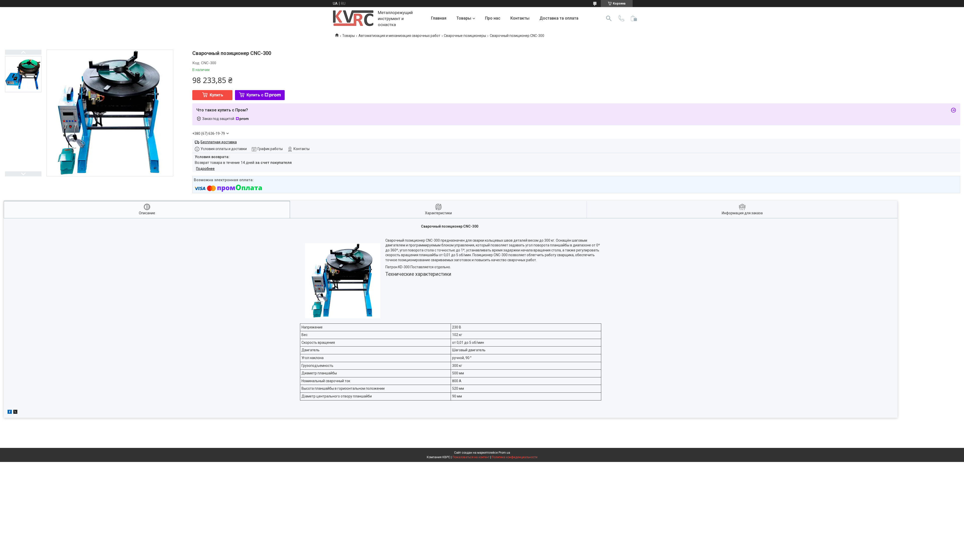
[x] (15, 413)
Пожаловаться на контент (471, 457)
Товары (463, 18)
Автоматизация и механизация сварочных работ (399, 36)
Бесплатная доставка (219, 142)
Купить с (255, 95)
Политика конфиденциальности (514, 457)
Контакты (519, 18)
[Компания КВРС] (353, 18)
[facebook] (10, 413)
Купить (216, 95)
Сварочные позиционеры (465, 36)
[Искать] (609, 18)
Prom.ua (504, 452)
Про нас (492, 18)
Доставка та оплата (558, 18)
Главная (438, 18)
